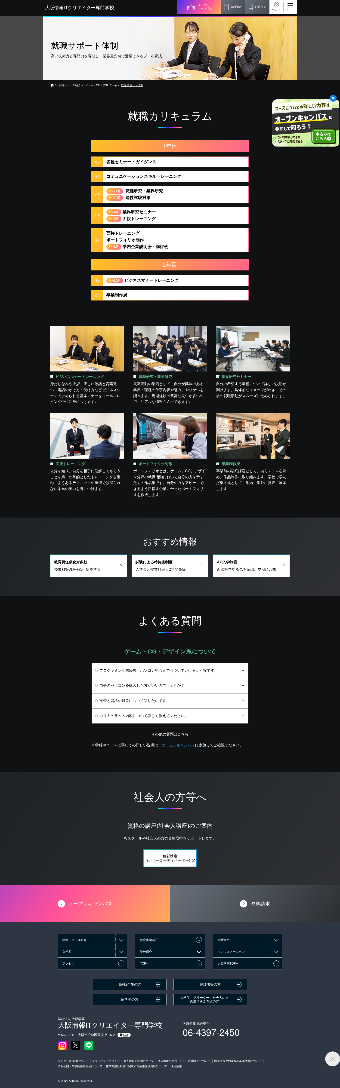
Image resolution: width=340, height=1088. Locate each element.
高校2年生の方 (129, 984)
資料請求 (236, 7)
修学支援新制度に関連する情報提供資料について (136, 1066)
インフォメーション (231, 951)
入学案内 (68, 951)
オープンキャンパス (205, 7)
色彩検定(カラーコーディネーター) (168, 858)
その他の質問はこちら (170, 734)
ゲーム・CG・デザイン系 (101, 85)
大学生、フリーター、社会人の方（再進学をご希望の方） (204, 999)
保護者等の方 (210, 984)
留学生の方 (129, 999)
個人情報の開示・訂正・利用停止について (184, 1061)
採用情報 (176, 1066)
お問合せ (260, 7)
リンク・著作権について (73, 1061)
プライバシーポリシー (106, 1061)
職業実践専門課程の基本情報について (237, 1061)
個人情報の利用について (139, 1061)
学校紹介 (146, 951)
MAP (125, 1035)
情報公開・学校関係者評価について (80, 1066)
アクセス (276, 10)
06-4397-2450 (211, 1031)
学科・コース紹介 (70, 85)
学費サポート (227, 940)
